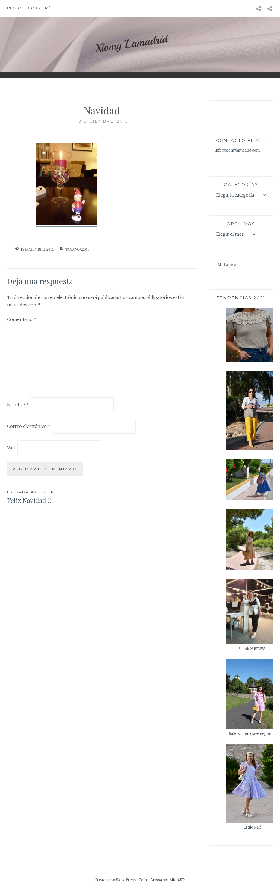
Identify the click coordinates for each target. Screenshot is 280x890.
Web (11, 447)
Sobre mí (39, 8)
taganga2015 (77, 249)
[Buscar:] (241, 265)
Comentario (21, 319)
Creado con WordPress (115, 880)
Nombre (18, 404)
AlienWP (177, 880)
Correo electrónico (29, 426)
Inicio (14, 8)
